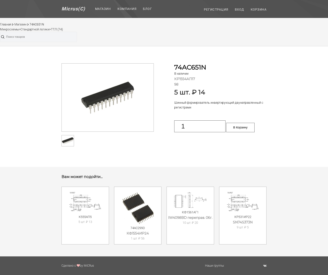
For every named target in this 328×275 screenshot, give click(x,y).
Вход (239, 9)
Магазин (103, 9)
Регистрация (216, 9)
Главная (5, 24)
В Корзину (240, 127)
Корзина (259, 9)
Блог (147, 9)
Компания (126, 9)
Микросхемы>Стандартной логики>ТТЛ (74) (31, 29)
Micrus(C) (73, 9)
